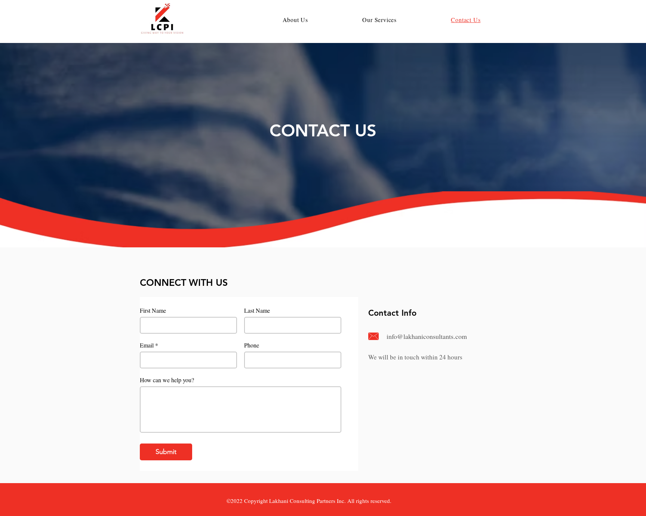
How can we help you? (167, 380)
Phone (251, 345)
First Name (153, 310)
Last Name (257, 310)
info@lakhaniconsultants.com (427, 336)
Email (147, 345)
